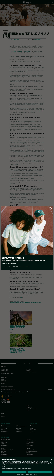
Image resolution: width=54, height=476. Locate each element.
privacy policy (15, 266)
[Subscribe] (49, 264)
